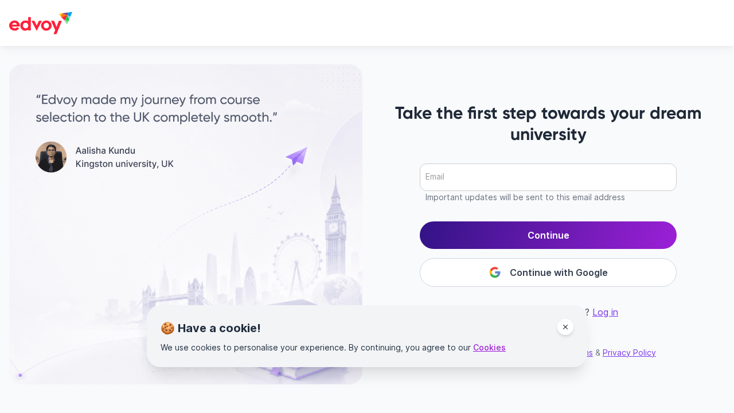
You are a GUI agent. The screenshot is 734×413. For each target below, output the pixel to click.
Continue (548, 235)
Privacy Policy (629, 352)
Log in (605, 312)
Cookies (489, 347)
